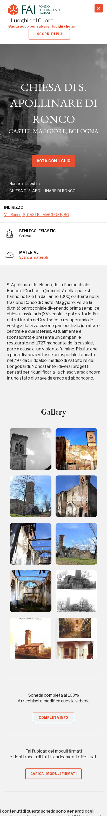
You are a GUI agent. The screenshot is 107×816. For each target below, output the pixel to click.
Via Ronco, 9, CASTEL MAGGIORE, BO (36, 214)
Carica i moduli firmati (53, 774)
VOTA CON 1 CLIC (53, 161)
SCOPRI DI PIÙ (49, 34)
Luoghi (31, 183)
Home (14, 183)
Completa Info (53, 718)
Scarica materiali (33, 257)
